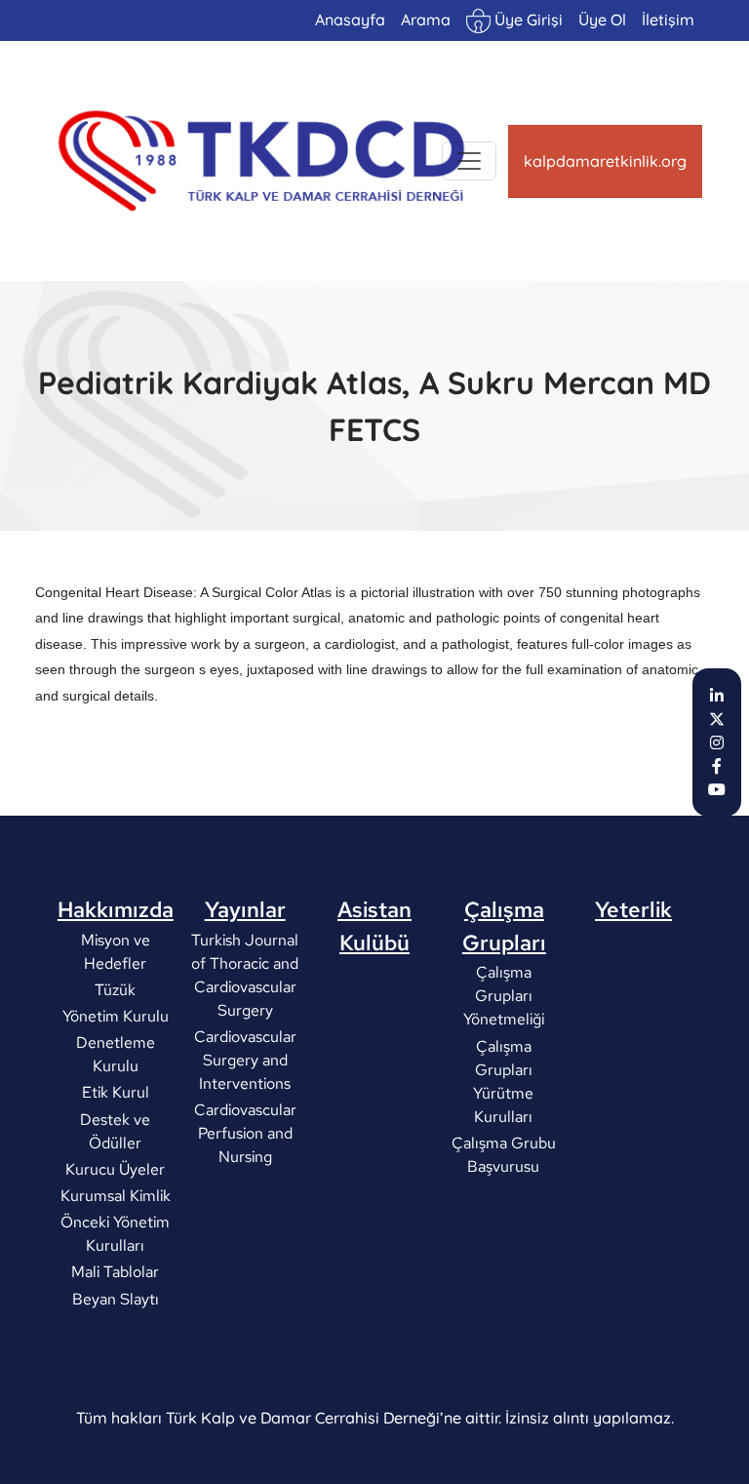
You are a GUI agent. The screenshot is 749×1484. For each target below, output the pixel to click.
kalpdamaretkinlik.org (605, 161)
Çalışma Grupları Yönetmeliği (503, 995)
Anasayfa (350, 19)
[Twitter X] (717, 719)
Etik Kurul (115, 1092)
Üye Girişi (527, 19)
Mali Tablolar (115, 1272)
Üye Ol (602, 19)
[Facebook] (717, 766)
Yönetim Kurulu (115, 1016)
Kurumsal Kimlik (115, 1195)
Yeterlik (633, 909)
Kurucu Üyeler (115, 1168)
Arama (426, 19)
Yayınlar (245, 909)
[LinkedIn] (717, 695)
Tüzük (115, 989)
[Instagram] (717, 742)
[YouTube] (717, 789)
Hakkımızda (116, 909)
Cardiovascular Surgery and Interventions (245, 1059)
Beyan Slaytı (115, 1298)
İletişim (668, 19)
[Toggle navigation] (469, 160)
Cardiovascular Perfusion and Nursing (245, 1133)
